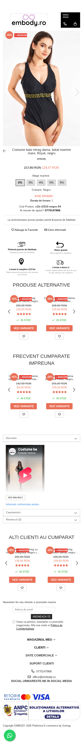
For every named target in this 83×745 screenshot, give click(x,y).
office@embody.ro (44, 677)
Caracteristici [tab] (13, 512)
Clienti (40, 647)
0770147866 (44, 671)
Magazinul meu (40, 639)
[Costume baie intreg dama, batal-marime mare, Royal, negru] (41, 88)
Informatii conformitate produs (22, 504)
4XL (41, 182)
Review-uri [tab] (13, 519)
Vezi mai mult (15, 497)
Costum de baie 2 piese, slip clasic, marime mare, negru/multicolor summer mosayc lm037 (23, 377)
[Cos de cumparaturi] (75, 24)
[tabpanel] (41, 88)
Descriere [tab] (11, 438)
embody (41, 158)
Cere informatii (56, 229)
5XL (51, 182)
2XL (20, 182)
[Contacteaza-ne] (65, 24)
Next (77, 92)
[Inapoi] (3, 151)
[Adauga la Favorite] (23, 336)
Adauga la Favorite (26, 229)
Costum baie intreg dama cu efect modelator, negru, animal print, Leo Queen (59, 299)
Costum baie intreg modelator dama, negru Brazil (23, 299)
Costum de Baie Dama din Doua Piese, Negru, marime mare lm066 (59, 377)
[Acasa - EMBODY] (29, 20)
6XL (62, 182)
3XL (31, 182)
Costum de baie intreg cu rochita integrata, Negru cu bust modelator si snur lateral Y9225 (22, 551)
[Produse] (66, 17)
